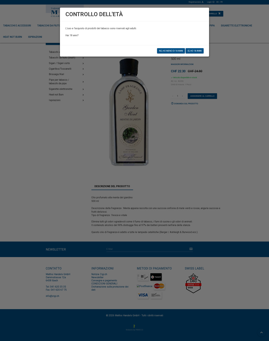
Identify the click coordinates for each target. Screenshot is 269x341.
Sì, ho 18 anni (195, 51)
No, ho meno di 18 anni (171, 51)
